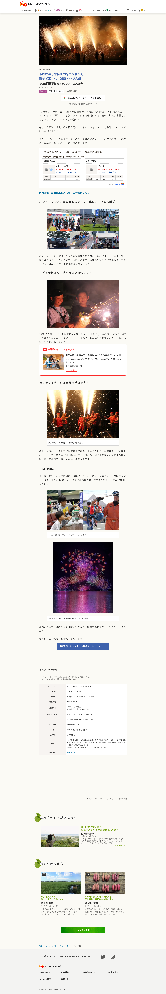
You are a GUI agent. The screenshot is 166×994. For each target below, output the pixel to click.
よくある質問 (45, 979)
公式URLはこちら (73, 752)
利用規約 (65, 972)
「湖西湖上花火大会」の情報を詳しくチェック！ (83, 646)
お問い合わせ (45, 972)
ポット (121, 10)
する (60, 10)
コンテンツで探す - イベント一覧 (57, 946)
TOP (40, 946)
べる (40, 10)
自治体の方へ (89, 972)
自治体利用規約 (111, 972)
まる (71, 10)
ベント (132, 10)
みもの (109, 10)
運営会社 (65, 979)
